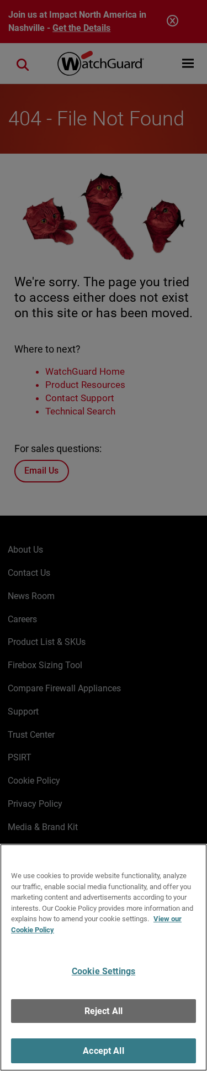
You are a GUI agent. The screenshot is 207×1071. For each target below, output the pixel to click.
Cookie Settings (103, 971)
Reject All (103, 1011)
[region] (103, 957)
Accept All (103, 1051)
